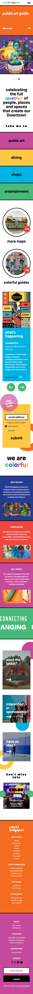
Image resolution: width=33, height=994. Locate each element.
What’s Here (16, 837)
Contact (16, 958)
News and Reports (16, 943)
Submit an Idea (16, 900)
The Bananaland (24, 986)
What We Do (16, 928)
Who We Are (16, 925)
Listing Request (16, 898)
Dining (16, 848)
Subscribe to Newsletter (16, 937)
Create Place (16, 894)
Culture (16, 846)
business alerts (10, 430)
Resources (16, 934)
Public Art (16, 851)
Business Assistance (16, 940)
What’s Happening (16, 864)
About (16, 921)
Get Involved (16, 903)
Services (16, 853)
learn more (11, 377)
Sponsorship (16, 948)
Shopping (16, 856)
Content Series (16, 873)
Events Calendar (16, 868)
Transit (16, 858)
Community (16, 843)
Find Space (16, 882)
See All (16, 841)
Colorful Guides (16, 876)
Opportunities (16, 952)
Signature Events (16, 871)
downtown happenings (12, 426)
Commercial (16, 888)
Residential (16, 885)
